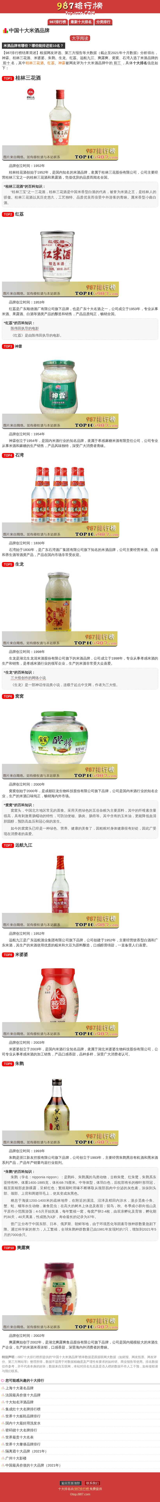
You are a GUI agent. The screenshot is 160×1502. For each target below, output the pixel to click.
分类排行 (103, 22)
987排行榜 (58, 22)
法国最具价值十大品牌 (23, 1395)
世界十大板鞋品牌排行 (23, 1416)
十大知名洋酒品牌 (19, 1402)
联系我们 (92, 1483)
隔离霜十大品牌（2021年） (26, 1451)
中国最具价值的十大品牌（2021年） (33, 1465)
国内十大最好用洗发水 (23, 1423)
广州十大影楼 (16, 1458)
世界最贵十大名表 (19, 1437)
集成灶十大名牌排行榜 (23, 1409)
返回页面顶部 (70, 1483)
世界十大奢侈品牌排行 (23, 1444)
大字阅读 (80, 38)
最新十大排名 (81, 22)
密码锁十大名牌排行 (21, 1430)
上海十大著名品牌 (19, 1388)
